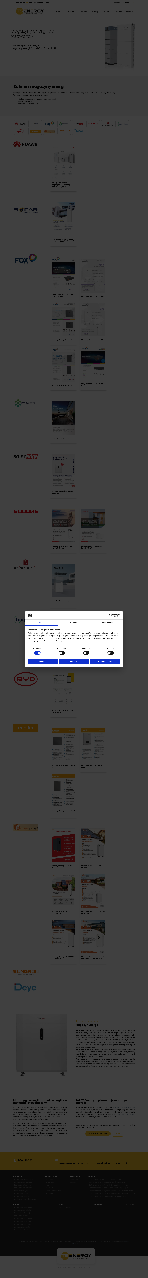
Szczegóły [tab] (74, 622)
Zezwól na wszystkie (105, 661)
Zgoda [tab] (41, 622)
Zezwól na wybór (74, 661)
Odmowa (42, 661)
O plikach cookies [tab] (106, 622)
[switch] (62, 653)
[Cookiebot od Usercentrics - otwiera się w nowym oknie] (110, 615)
